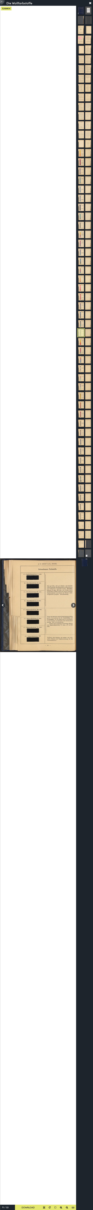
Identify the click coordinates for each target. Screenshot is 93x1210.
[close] (90, 3)
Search (7, 8)
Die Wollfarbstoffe (19, 3)
